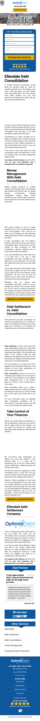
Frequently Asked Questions (17, 651)
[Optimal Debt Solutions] (20, 660)
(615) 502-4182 (20, 6)
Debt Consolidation (13, 640)
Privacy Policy (20, 685)
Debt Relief (9, 629)
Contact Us (20, 693)
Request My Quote (18, 57)
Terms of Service (20, 689)
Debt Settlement (12, 634)
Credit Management (13, 645)
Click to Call (21, 10)
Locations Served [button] (19, 698)
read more (21, 598)
